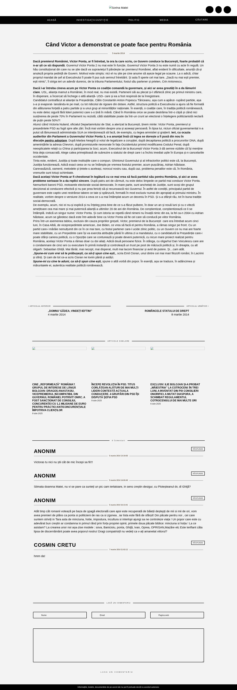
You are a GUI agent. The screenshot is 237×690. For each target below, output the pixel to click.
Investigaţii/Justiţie (92, 20)
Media (164, 20)
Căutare (201, 19)
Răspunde (198, 449)
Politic (134, 20)
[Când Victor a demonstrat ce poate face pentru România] (106, 275)
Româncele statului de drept (167, 311)
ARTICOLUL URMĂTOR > (198, 306)
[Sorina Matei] (118, 7)
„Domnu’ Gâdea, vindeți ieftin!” (70, 311)
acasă (51, 20)
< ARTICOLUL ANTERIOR (39, 306)
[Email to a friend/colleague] (134, 275)
